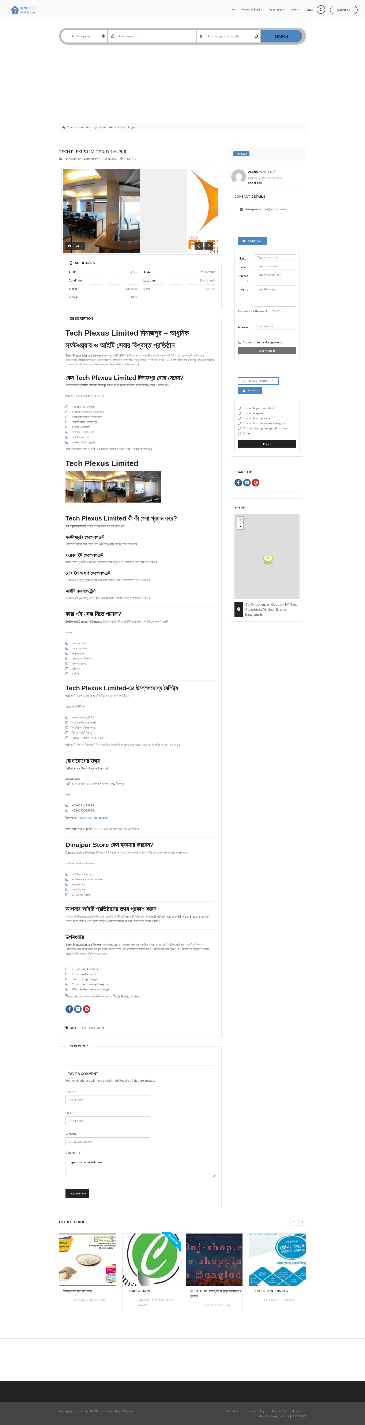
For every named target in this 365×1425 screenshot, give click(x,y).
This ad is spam (253, 413)
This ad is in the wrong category (264, 423)
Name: (70, 1092)
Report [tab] (252, 390)
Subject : (243, 278)
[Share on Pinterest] (86, 1009)
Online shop (97, 1300)
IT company (108, 158)
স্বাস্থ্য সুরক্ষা (276, 9)
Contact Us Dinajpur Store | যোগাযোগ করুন (280, 1416)
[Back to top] (351, 1398)
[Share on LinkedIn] (78, 1009)
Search (281, 36)
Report (267, 443)
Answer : (243, 329)
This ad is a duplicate (256, 418)
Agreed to (263, 342)
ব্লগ (293, 9)
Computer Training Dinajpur (90, 984)
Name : (243, 258)
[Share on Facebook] (69, 1009)
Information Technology (84, 127)
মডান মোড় (131, 158)
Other (247, 433)
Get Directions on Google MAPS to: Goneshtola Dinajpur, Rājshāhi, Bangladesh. (271, 609)
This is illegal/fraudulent (258, 408)
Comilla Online (139, 1291)
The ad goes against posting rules (265, 428)
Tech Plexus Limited (126, 996)
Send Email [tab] (255, 241)
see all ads (255, 182)
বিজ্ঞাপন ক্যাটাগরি (250, 9)
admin (253, 172)
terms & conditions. (270, 342)
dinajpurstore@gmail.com (266, 209)
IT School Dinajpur (84, 974)
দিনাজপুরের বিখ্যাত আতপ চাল (77, 1291)
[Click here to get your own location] (256, 36)
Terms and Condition (285, 1411)
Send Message (267, 350)
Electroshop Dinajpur (85, 979)
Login (310, 9)
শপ (233, 9)
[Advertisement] (182, 84)
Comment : (73, 1152)
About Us (233, 1411)
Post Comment (77, 1193)
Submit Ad (343, 10)
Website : (71, 1133)
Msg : (244, 289)
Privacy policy (255, 1411)
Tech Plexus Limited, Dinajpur (93, 151)
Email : (70, 1113)
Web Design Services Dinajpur (92, 989)
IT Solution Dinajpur (85, 969)
